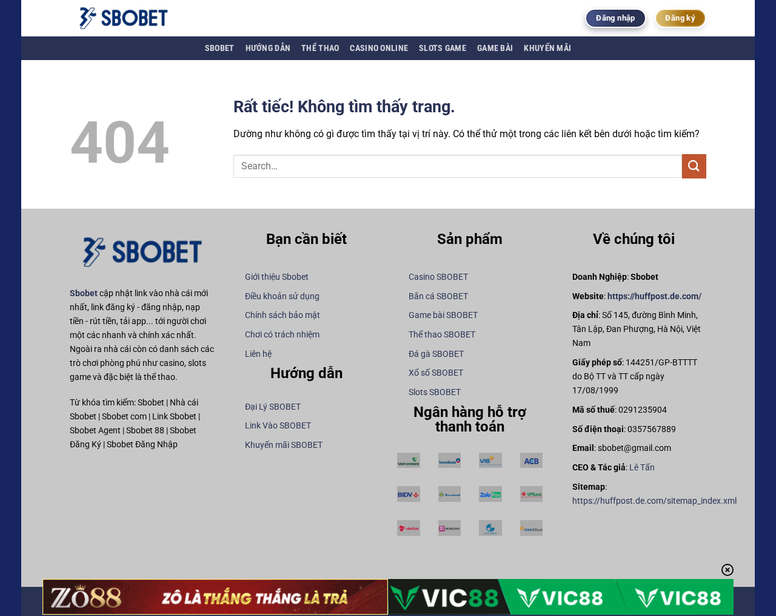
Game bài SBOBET (443, 315)
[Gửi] (694, 166)
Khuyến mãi (547, 48)
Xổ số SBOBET (436, 373)
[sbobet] (130, 18)
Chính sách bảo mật (282, 315)
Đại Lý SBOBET (273, 407)
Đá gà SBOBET (436, 354)
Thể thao (320, 48)
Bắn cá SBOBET (438, 296)
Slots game (442, 48)
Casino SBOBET (438, 277)
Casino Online (379, 48)
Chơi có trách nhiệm (282, 335)
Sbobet (220, 48)
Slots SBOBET (435, 392)
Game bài (495, 48)
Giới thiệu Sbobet (277, 277)
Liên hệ (258, 354)
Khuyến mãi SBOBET (284, 445)
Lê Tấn (642, 467)
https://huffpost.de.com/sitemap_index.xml (654, 501)
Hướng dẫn (268, 48)
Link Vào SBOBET (278, 426)
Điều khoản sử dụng (282, 296)
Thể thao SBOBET (442, 335)
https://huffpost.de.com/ (654, 296)
